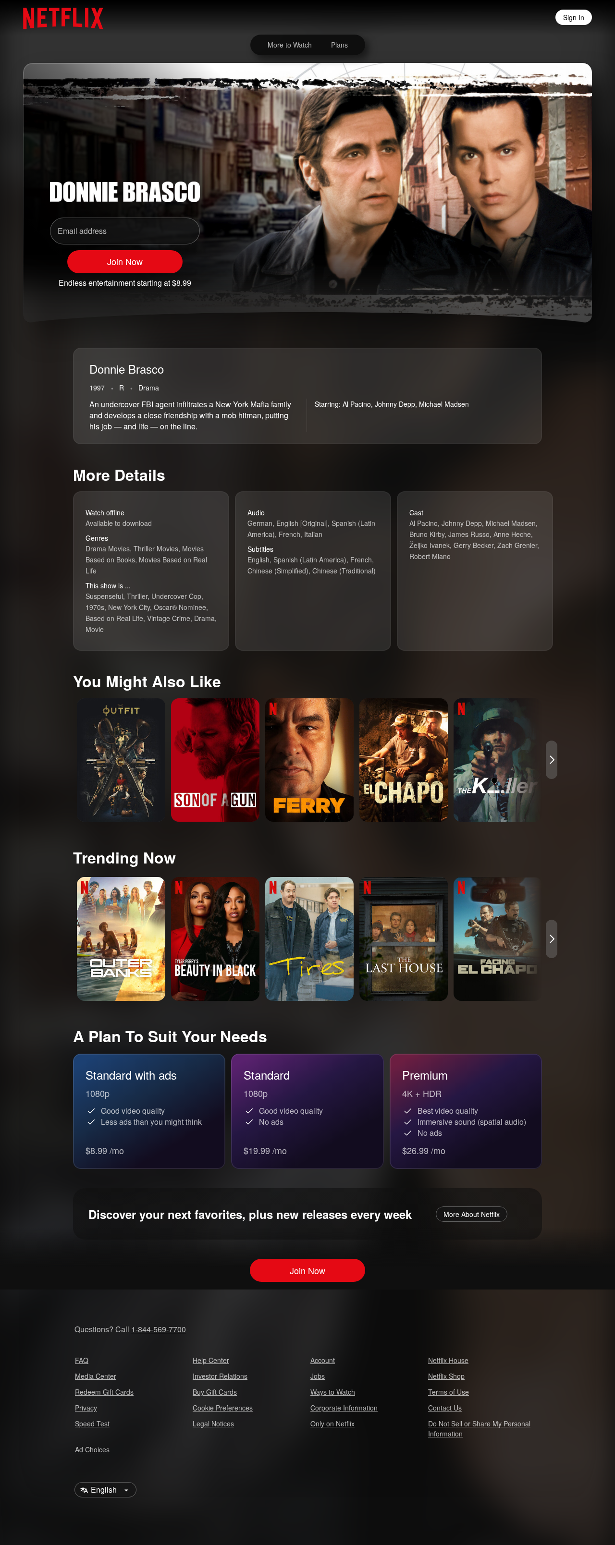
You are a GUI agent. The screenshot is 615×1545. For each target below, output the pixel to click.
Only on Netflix (332, 1423)
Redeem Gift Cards (104, 1392)
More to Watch (290, 44)
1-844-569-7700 (158, 1329)
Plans (339, 44)
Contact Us (445, 1407)
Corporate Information (344, 1407)
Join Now (125, 261)
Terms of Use (448, 1392)
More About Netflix (471, 1214)
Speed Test (92, 1423)
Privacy (86, 1407)
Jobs (317, 1376)
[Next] (551, 760)
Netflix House (448, 1360)
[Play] (480, 278)
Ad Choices (92, 1449)
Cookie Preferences (223, 1407)
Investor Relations (220, 1376)
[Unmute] (505, 278)
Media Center (95, 1376)
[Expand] (530, 278)
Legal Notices (213, 1423)
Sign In (573, 17)
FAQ (81, 1360)
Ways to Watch (332, 1392)
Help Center (211, 1360)
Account (322, 1360)
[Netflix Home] (58, 17)
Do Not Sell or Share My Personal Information (479, 1428)
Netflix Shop (446, 1376)
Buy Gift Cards (215, 1392)
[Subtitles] (555, 278)
